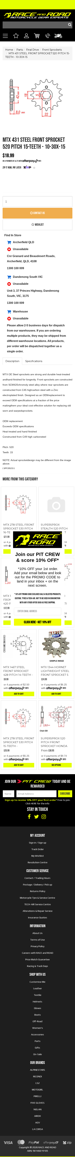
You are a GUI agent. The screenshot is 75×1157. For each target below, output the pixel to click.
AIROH (37, 1116)
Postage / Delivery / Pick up (37, 884)
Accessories (37, 1034)
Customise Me (37, 981)
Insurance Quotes (37, 917)
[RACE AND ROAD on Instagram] (43, 817)
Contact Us (39, 213)
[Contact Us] (47, 39)
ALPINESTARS (37, 1069)
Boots (37, 1014)
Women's (37, 1027)
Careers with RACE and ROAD (37, 952)
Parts (37, 1041)
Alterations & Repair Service (37, 911)
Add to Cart (19, 693)
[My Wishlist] (15, 36)
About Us (37, 933)
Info (39, 161)
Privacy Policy (37, 946)
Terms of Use (37, 939)
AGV (37, 1122)
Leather (37, 988)
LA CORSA (37, 1129)
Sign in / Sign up (37, 842)
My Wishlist (37, 855)
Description (12, 361)
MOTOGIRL (37, 1089)
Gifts (37, 1047)
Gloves (37, 1008)
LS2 (38, 1083)
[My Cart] (37, 36)
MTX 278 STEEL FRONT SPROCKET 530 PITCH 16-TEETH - (18, 528)
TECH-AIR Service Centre (37, 904)
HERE (34, 803)
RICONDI (37, 1076)
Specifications (33, 361)
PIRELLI (37, 1096)
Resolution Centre (37, 862)
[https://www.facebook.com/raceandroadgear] (29, 817)
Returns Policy (37, 891)
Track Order (37, 849)
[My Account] (26, 39)
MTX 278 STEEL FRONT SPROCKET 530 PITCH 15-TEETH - (18, 742)
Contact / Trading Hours (37, 878)
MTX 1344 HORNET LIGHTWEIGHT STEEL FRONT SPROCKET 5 (55, 671)
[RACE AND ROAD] (37, 14)
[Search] (68, 24)
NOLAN (38, 1109)
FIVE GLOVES (37, 1102)
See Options (56, 765)
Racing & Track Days (37, 966)
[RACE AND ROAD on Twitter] (36, 817)
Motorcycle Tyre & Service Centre (37, 897)
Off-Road (37, 1021)
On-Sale (37, 1054)
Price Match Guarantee (37, 959)
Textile (37, 995)
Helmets (37, 1001)
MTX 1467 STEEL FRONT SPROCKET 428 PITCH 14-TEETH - (18, 671)
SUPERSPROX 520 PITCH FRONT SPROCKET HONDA (54, 742)
